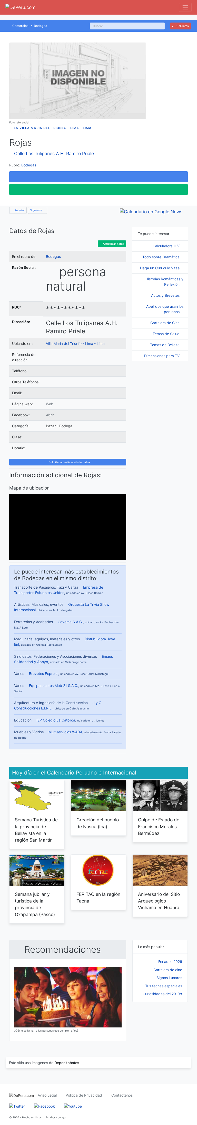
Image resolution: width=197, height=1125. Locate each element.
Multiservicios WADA (65, 732)
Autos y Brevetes (166, 295)
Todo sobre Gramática (161, 257)
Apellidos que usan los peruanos (164, 309)
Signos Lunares (169, 977)
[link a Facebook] (44, 1106)
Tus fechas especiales (163, 986)
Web (49, 404)
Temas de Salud (167, 334)
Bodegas (40, 26)
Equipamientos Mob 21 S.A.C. (53, 685)
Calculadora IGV (167, 246)
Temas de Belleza (165, 345)
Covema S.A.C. (70, 622)
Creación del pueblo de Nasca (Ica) (97, 823)
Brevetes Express (43, 673)
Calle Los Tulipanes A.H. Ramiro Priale (54, 153)
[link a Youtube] (73, 1106)
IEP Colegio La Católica (55, 720)
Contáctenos (122, 1095)
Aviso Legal (47, 1095)
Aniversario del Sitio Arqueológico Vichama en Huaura (159, 900)
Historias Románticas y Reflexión (164, 281)
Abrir (50, 415)
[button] (98, 176)
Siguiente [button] (36, 210)
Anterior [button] (19, 210)
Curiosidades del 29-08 (162, 994)
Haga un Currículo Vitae (160, 268)
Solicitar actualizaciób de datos (69, 462)
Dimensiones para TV (162, 356)
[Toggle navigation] (185, 7)
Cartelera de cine (167, 970)
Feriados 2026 (170, 961)
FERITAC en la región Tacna (98, 897)
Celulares (182, 26)
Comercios (20, 26)
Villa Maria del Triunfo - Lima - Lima (75, 343)
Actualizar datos (113, 244)
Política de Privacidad (84, 1095)
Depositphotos (66, 1062)
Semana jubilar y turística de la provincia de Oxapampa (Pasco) (35, 904)
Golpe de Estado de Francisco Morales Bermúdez (158, 826)
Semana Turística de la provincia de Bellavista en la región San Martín (36, 830)
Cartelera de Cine (165, 323)
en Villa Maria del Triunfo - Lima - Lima (53, 128)
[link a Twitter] (17, 1106)
